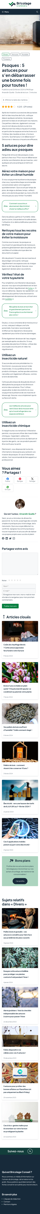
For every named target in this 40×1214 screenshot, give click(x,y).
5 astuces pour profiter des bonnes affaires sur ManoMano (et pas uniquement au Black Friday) (17, 1089)
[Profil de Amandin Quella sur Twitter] (10, 538)
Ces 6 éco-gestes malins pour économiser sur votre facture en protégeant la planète (15, 1129)
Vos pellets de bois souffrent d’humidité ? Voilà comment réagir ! (17, 728)
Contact (7, 1201)
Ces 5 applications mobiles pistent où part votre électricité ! (16, 843)
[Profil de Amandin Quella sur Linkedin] (7, 538)
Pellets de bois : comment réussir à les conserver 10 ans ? (15, 766)
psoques (6, 59)
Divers (5, 54)
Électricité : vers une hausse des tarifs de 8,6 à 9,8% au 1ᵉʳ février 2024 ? (18, 804)
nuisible (25, 54)
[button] (37, 12)
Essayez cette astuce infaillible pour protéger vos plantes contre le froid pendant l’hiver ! (16, 974)
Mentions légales (10, 1204)
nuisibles (8, 299)
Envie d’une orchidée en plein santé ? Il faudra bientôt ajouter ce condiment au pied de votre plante (17, 689)
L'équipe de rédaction (12, 1199)
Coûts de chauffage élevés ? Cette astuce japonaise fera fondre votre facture (14, 648)
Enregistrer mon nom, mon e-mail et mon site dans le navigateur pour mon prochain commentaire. (18, 597)
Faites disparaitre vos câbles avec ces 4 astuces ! (14, 1051)
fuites (30, 288)
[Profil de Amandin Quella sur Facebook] (3, 538)
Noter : (4, 580)
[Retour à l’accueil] (20, 4)
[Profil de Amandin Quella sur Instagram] (14, 538)
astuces (15, 54)
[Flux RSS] (30, 1151)
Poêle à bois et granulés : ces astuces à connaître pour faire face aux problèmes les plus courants (17, 935)
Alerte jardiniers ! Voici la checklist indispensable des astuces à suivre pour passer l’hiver (17, 1013)
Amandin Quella (27, 514)
